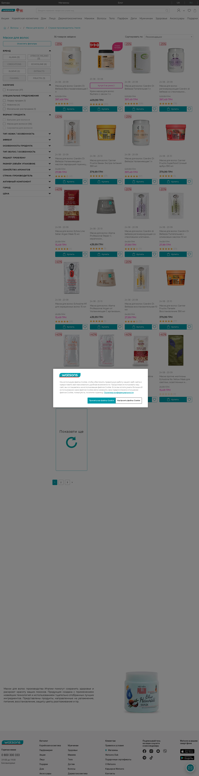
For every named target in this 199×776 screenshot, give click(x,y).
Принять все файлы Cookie (101, 400)
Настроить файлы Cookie (128, 400)
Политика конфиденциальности (119, 392)
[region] (100, 388)
